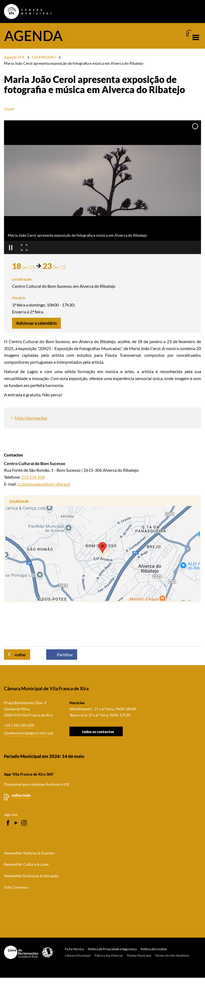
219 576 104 (33, 477)
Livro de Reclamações (21, 952)
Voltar (20, 654)
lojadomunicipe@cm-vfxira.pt (28, 733)
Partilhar (65, 654)
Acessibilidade (47, 952)
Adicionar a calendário (36, 322)
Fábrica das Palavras (108, 955)
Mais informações (31, 417)
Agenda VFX (14, 57)
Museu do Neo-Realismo (172, 955)
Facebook (8, 823)
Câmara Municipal (77, 955)
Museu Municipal (139, 955)
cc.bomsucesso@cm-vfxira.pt (44, 483)
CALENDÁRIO (44, 57)
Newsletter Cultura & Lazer (26, 864)
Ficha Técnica (74, 949)
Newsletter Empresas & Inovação (31, 876)
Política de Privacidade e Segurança (112, 949)
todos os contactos (98, 731)
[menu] (195, 37)
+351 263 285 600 (19, 725)
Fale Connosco (16, 887)
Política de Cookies (154, 949)
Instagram (24, 823)
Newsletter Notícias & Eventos (29, 853)
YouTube (16, 823)
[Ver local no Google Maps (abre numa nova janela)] (102, 548)
